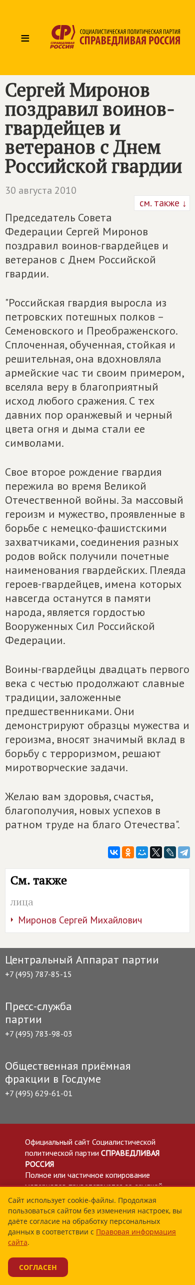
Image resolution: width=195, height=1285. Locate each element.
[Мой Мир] (142, 852)
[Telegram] (184, 852)
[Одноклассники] (128, 852)
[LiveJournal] (170, 852)
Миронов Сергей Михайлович (80, 920)
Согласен (38, 1267)
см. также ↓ (162, 203)
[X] (156, 852)
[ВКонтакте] (114, 852)
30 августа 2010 (40, 190)
